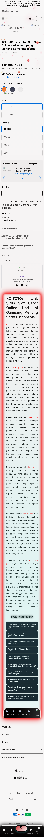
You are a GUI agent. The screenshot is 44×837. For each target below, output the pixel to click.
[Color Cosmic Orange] (4, 89)
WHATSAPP (31, 833)
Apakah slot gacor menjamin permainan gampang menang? (19, 657)
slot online (28, 514)
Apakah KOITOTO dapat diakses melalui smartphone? (19, 650)
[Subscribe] (35, 799)
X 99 (5, 153)
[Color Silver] (20, 89)
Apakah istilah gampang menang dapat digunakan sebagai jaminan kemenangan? (20, 688)
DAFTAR (21, 829)
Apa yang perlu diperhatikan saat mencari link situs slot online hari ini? (22, 665)
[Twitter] (7, 261)
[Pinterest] (10, 261)
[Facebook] (3, 261)
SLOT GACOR (9, 115)
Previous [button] (2, 4)
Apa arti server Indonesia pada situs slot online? (21, 642)
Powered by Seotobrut (29, 824)
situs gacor (32, 467)
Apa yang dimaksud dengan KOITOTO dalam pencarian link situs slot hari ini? (22, 626)
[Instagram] (26, 285)
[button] (22, 228)
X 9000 (6, 137)
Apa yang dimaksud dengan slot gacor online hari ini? (19, 635)
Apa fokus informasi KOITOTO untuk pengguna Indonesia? (21, 697)
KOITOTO (8, 107)
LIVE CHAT (38, 832)
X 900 (6, 145)
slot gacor (18, 368)
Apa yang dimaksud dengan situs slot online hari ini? (21, 680)
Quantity (5, 187)
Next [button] (42, 4)
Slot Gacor (12, 68)
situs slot (33, 417)
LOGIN (12, 833)
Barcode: (15, 52)
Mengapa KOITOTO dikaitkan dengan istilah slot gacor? (21, 673)
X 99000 (7, 129)
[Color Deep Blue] (12, 89)
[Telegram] (22, 285)
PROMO (5, 833)
